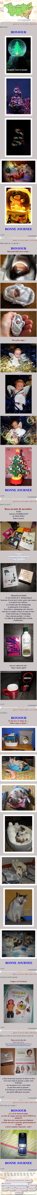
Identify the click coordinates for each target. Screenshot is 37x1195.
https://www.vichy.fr (18, 1042)
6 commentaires (32, 705)
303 (28, 1173)
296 (5, 1173)
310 (18, 1175)
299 (15, 1173)
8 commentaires (32, 497)
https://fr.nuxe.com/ (18, 560)
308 (12, 1175)
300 (18, 1173)
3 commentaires (32, 1028)
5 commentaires (32, 236)
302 (24, 1173)
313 (28, 1175)
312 (25, 1175)
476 (32, 1175)
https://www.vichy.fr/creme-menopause (15, 1043)
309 (15, 1175)
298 (11, 1173)
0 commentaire (32, 1098)
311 (21, 1175)
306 (5, 1175)
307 (8, 1175)
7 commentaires (32, 969)
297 (8, 1173)
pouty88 (2, 234)
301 (21, 1173)
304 (31, 1173)
